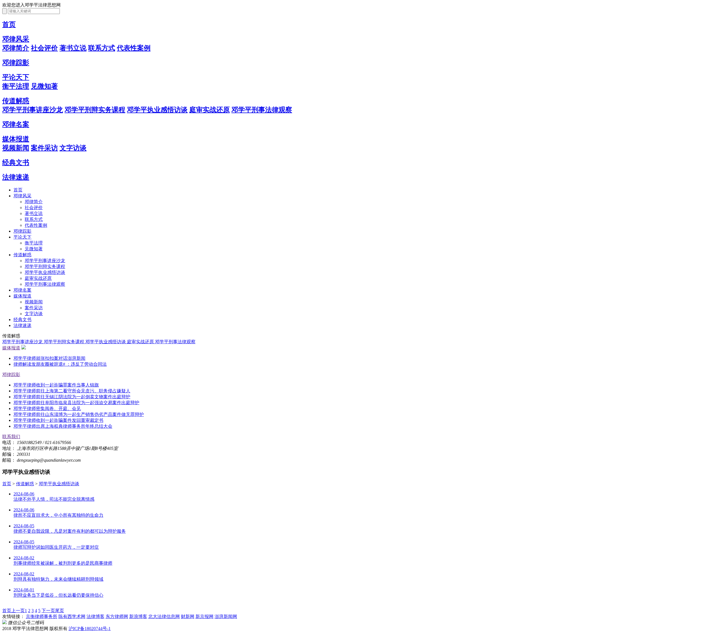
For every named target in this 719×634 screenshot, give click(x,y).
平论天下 (15, 77)
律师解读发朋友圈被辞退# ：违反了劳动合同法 (60, 364)
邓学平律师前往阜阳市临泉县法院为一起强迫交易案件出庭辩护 (76, 402)
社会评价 (44, 48)
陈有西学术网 (71, 616)
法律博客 (95, 616)
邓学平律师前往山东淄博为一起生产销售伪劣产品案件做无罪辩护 (78, 414)
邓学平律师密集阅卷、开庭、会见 (47, 408)
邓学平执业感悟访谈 (157, 109)
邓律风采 (15, 39)
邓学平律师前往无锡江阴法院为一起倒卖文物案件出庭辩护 (71, 396)
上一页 (18, 610)
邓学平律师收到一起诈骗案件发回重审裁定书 (58, 420)
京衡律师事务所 (41, 616)
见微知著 (44, 86)
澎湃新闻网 (226, 616)
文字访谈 (73, 148)
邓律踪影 (15, 62)
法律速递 (15, 177)
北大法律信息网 (164, 616)
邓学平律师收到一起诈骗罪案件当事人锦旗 (56, 385)
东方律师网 (117, 616)
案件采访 (44, 148)
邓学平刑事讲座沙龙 (32, 109)
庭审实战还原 (209, 109)
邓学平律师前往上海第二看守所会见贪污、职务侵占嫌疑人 (71, 390)
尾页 (59, 610)
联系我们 (11, 436)
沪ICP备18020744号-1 (90, 628)
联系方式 (101, 48)
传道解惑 (15, 100)
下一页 (48, 610)
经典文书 (15, 162)
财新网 (187, 616)
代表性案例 (134, 48)
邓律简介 (15, 48)
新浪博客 (138, 616)
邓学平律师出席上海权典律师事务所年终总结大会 (62, 426)
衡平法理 (15, 86)
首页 (9, 24)
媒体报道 (15, 139)
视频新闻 (15, 148)
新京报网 (204, 616)
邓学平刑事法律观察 (261, 109)
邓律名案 (15, 124)
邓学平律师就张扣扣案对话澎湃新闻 (49, 358)
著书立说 (73, 48)
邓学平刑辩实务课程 (95, 109)
